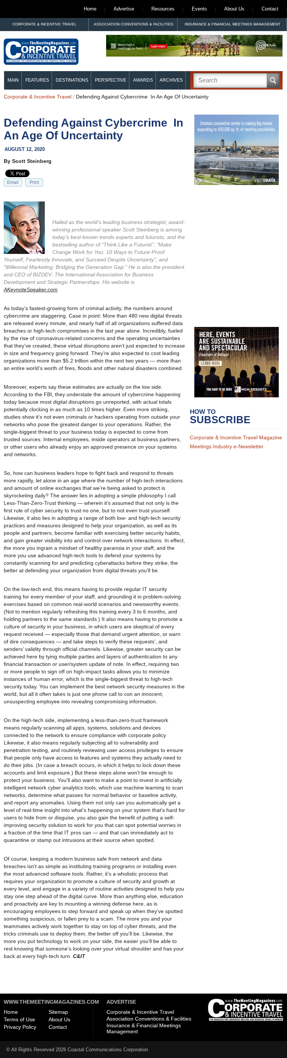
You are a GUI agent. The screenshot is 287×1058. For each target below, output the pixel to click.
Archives (171, 80)
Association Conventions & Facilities (133, 24)
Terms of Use (19, 1019)
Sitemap (58, 1012)
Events (199, 9)
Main (13, 80)
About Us (234, 9)
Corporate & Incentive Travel (44, 24)
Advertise (124, 9)
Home (90, 9)
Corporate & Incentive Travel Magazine (236, 437)
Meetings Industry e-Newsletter (226, 446)
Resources (163, 9)
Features (37, 80)
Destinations (72, 80)
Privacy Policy (20, 1027)
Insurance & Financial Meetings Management (232, 24)
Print (34, 182)
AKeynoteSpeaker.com (31, 289)
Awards (143, 80)
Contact (270, 9)
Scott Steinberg (32, 161)
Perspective (110, 80)
